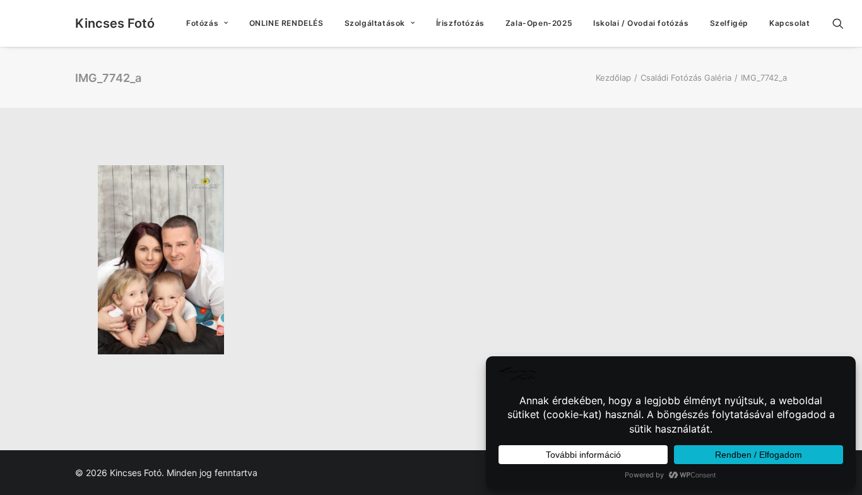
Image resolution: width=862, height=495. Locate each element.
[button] (843, 23)
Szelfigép (729, 23)
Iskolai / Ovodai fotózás (640, 23)
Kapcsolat (789, 23)
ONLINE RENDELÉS (286, 23)
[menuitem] (207, 23)
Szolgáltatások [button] (375, 23)
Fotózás (202, 23)
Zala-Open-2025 (538, 23)
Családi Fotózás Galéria (686, 78)
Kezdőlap (613, 78)
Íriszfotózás (460, 23)
